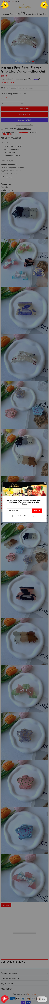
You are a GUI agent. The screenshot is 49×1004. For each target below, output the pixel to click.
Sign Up (37, 511)
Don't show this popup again (26, 516)
